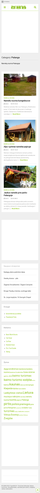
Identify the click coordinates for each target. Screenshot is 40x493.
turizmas (9, 411)
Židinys (25, 415)
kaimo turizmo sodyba (18, 379)
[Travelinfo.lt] (17, 9)
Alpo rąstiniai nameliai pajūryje (17, 147)
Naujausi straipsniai (12, 266)
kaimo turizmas (21, 375)
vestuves (21, 411)
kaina (33, 380)
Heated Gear (10, 345)
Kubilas (15, 389)
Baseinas (12, 372)
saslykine (18, 408)
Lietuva (28, 392)
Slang (8, 352)
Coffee (8, 341)
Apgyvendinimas (11, 369)
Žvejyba (8, 418)
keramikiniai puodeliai (13, 314)
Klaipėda (8, 388)
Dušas (25, 372)
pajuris (18, 400)
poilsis (15, 404)
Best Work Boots (12, 334)
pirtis (7, 404)
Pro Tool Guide (11, 348)
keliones (23, 385)
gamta (6, 376)
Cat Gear (9, 338)
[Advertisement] (20, 32)
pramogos (25, 404)
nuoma (12, 399)
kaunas (14, 384)
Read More (16, 114)
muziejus (8, 396)
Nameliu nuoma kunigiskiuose (17, 101)
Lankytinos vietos (13, 393)
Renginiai (12, 408)
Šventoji (15, 415)
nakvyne (16, 396)
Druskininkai (19, 372)
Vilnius (7, 414)
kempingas (30, 385)
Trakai (30, 408)
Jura (10, 376)
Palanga (25, 400)
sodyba (25, 408)
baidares (22, 369)
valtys (16, 411)
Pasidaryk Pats (11, 317)
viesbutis (26, 411)
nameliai (22, 397)
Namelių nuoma (9, 98)
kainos (6, 385)
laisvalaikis (22, 389)
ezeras (32, 372)
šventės (21, 415)
